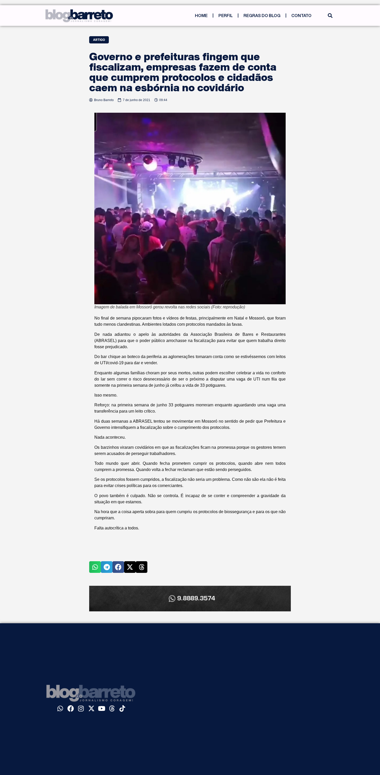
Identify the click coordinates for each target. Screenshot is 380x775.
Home (201, 15)
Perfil (225, 15)
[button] (330, 15)
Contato (301, 15)
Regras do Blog (262, 15)
